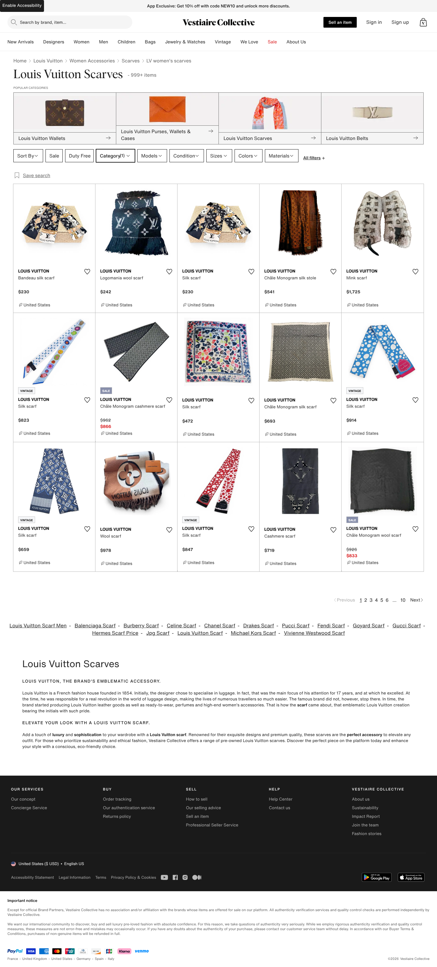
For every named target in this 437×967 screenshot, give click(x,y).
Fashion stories (366, 834)
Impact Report (366, 816)
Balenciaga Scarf (95, 625)
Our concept (23, 799)
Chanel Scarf (219, 625)
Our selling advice (203, 808)
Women (81, 42)
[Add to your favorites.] (87, 271)
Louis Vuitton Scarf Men (38, 625)
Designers (53, 42)
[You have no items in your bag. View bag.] (423, 22)
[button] (423, 22)
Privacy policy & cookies (133, 877)
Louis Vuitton (47, 60)
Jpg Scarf (157, 633)
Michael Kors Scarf (253, 633)
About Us (296, 42)
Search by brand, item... (43, 22)
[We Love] (263, 42)
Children (127, 42)
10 (402, 600)
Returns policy (117, 816)
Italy (111, 959)
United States (62, 959)
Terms (100, 877)
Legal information (74, 877)
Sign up (400, 22)
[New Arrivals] (38, 42)
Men (103, 42)
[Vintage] (235, 42)
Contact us (279, 808)
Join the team (365, 825)
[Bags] (160, 42)
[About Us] (310, 42)
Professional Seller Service (212, 825)
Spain (99, 959)
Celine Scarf (181, 625)
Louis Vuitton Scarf (200, 633)
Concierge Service (29, 808)
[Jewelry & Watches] (210, 42)
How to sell (196, 799)
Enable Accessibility (22, 5)
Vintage (223, 42)
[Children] (140, 42)
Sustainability (365, 808)
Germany (83, 959)
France (12, 959)
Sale (272, 42)
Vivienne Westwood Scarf (314, 633)
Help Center (281, 799)
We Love (249, 42)
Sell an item (340, 22)
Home (19, 60)
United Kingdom (34, 959)
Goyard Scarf (369, 625)
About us (361, 799)
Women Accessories (92, 60)
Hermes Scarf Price (115, 633)
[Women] (94, 42)
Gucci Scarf (406, 625)
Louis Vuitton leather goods (98, 705)
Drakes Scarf (258, 625)
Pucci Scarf (295, 625)
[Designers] (69, 42)
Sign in (374, 22)
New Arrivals (20, 42)
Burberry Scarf (141, 625)
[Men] (113, 42)
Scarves (130, 60)
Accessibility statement (32, 877)
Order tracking (117, 799)
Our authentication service (129, 808)
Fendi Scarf (331, 625)
